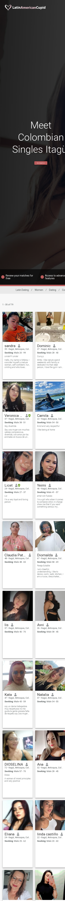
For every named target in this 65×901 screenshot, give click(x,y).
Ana (40, 764)
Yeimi (41, 485)
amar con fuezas (44, 496)
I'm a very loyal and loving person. (16, 500)
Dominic (44, 346)
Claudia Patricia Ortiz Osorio (15, 555)
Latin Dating (22, 290)
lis (6, 625)
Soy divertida (10, 426)
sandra (10, 346)
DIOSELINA (14, 764)
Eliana (9, 834)
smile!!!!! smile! (11, 356)
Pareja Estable (43, 565)
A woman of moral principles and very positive (18, 779)
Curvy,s (40, 356)
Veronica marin (14, 416)
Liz (6, 496)
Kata (8, 695)
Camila (42, 416)
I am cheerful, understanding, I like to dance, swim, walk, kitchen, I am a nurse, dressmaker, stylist (50, 573)
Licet (9, 485)
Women (39, 290)
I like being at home (46, 430)
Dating (52, 290)
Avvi (40, 625)
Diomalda (45, 555)
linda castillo (47, 834)
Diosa (7, 775)
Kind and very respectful (48, 426)
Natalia (43, 695)
